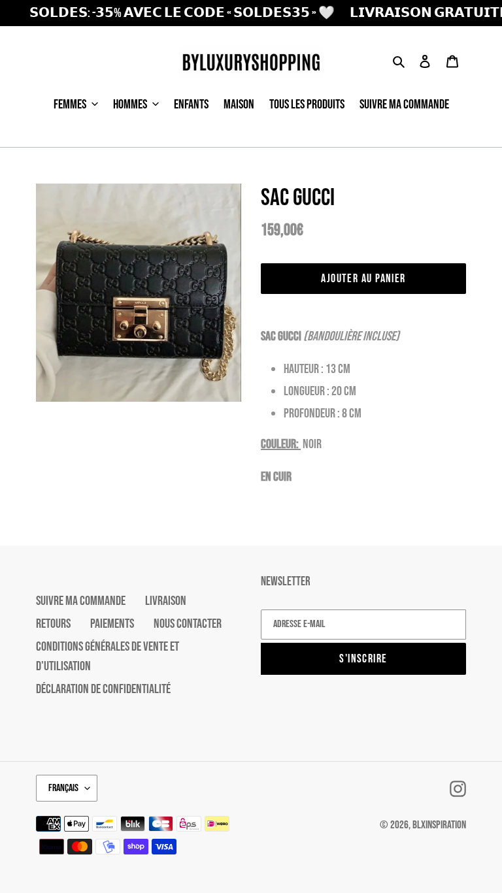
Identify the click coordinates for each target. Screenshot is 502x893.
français (63, 788)
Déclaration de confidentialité (103, 689)
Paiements (112, 624)
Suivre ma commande (81, 601)
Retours (53, 624)
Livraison (165, 601)
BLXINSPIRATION (439, 825)
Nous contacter (188, 624)
